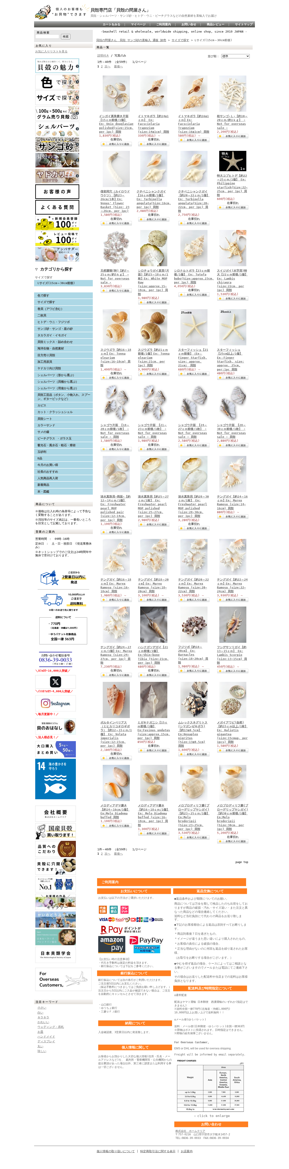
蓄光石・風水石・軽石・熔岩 (56, 445)
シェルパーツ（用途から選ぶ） (58, 388)
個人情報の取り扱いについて (116, 1151)
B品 (39, 458)
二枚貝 (41, 315)
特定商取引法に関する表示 (157, 1151)
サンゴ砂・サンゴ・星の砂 (55, 328)
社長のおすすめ (47, 471)
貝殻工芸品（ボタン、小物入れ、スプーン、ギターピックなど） (63, 396)
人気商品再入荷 (47, 478)
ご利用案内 (163, 24)
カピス (41, 405)
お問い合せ (189, 24)
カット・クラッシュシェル (55, 412)
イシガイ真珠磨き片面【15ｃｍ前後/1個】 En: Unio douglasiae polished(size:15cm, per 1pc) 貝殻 (116, 123)
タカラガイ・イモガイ (52, 335)
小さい (41, 1007)
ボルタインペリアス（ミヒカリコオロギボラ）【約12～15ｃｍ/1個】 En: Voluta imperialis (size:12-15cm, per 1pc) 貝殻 (116, 734)
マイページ (138, 24)
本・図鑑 (43, 491)
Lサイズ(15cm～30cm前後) (56, 283)
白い (40, 1012)
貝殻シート (46, 418)
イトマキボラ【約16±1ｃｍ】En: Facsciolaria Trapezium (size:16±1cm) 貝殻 (193, 123)
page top (241, 862)
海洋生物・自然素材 (50, 348)
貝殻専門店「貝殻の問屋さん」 (121, 10)
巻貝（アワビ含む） (50, 309)
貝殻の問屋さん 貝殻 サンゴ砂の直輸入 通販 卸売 (131, 40)
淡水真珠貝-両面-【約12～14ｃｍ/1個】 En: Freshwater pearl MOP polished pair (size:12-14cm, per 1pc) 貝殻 (115, 508)
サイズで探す (44, 277)
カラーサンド (46, 425)
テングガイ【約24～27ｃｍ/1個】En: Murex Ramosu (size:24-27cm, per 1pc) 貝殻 (116, 654)
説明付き (103, 55)
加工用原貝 (44, 361)
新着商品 (43, 484)
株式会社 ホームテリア (190, 1131)
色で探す (43, 295)
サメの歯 (43, 432)
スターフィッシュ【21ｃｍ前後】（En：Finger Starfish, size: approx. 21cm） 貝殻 (193, 357)
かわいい (43, 1022)
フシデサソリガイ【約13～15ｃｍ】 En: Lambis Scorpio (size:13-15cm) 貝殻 (232, 654)
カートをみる (111, 24)
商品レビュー (215, 24)
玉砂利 (41, 451)
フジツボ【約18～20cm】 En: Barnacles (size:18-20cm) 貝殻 (193, 654)
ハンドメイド (46, 1036)
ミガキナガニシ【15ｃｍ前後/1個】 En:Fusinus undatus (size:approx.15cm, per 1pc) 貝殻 (154, 730)
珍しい (41, 1051)
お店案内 (187, 1151)
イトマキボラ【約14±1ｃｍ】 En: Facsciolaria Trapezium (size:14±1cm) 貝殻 (153, 123)
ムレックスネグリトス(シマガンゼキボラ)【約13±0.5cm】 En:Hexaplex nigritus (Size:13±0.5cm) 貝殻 (192, 734)
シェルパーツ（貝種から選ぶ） (58, 381)
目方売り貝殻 (46, 355)
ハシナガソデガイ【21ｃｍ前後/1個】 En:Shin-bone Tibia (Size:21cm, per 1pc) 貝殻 (153, 654)
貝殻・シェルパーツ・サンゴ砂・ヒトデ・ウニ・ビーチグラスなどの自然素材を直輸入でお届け (154, 15)
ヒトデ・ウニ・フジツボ (53, 322)
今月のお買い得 (47, 465)
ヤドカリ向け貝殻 (49, 368)
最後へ (118, 66)
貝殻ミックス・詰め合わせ (55, 342)
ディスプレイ (46, 1041)
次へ (107, 66)
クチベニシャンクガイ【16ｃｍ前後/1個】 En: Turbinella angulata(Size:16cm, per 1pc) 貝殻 (154, 199)
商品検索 (43, 32)
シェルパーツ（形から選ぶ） (56, 375)
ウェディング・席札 (50, 1027)
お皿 (40, 1032)
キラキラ (43, 1017)
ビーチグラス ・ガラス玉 (54, 438)
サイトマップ (244, 24)
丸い (40, 1046)
